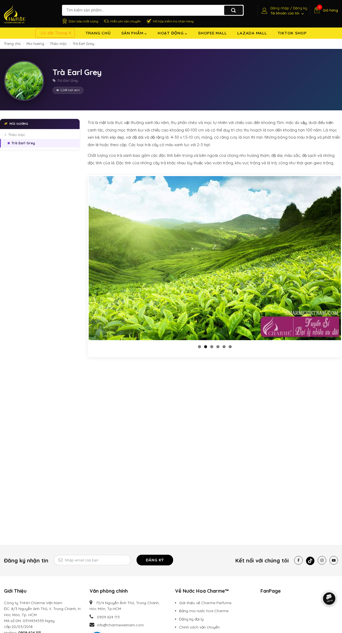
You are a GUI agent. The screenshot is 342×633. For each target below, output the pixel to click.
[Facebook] (298, 560)
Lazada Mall (252, 33)
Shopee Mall (212, 33)
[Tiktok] (310, 561)
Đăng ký (155, 560)
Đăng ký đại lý (191, 619)
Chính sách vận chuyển (199, 627)
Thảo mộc (16, 135)
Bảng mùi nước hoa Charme (203, 610)
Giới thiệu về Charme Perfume (205, 602)
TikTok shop (292, 33)
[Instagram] (322, 560)
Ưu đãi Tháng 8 (56, 33)
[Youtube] (333, 560)
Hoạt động (171, 33)
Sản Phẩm (133, 33)
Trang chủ (98, 33)
